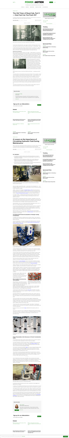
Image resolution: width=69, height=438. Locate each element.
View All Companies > (49, 23)
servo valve (29, 289)
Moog (27, 345)
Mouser (44, 21)
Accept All (65, 436)
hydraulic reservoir (30, 211)
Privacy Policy (23, 436)
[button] (13, 2)
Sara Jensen (14, 149)
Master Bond (45, 20)
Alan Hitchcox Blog (15, 20)
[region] (34, 436)
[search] (14, 2)
